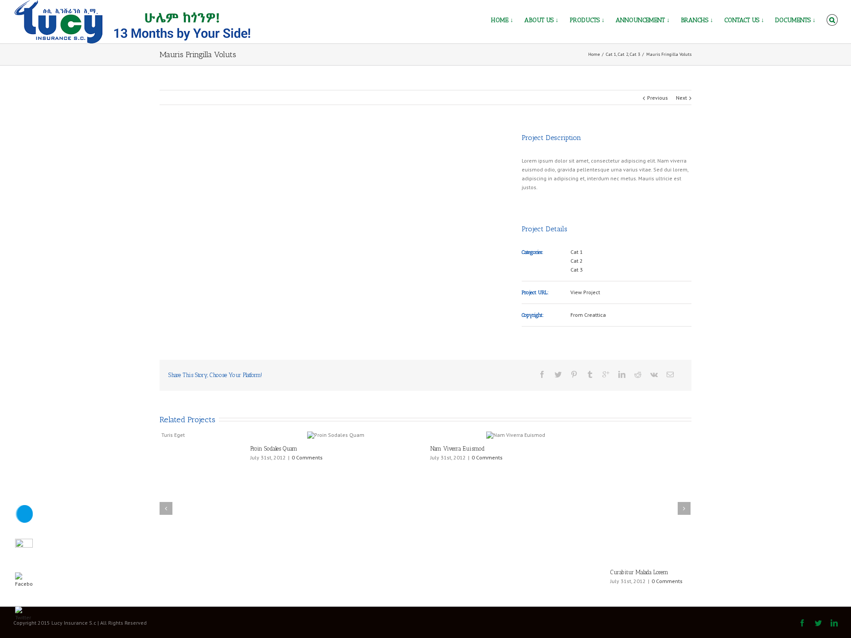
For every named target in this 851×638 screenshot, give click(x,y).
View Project (585, 292)
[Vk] (654, 374)
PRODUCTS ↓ (587, 20)
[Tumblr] (589, 374)
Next (681, 97)
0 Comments (216, 457)
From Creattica (588, 314)
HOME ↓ (502, 20)
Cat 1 (576, 252)
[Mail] (670, 374)
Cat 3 (576, 269)
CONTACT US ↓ (744, 20)
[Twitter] (558, 374)
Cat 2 (576, 260)
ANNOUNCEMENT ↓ (643, 20)
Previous (657, 97)
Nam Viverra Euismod (367, 448)
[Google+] (605, 374)
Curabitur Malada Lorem (548, 448)
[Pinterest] (574, 374)
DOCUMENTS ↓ (795, 20)
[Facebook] (542, 374)
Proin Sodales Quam (183, 448)
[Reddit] (637, 374)
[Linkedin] (621, 374)
